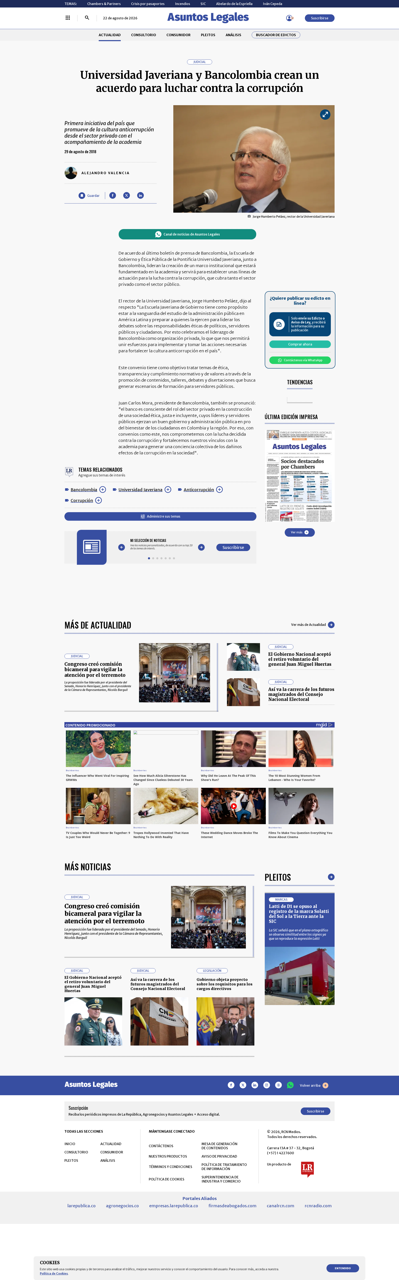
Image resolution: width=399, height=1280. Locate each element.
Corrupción (82, 500)
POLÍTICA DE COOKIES (166, 1179)
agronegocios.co (122, 1205)
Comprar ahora (300, 344)
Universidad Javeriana (140, 489)
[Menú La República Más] (67, 18)
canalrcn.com (280, 1205)
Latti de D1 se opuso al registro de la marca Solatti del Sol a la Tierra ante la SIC (299, 914)
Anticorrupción (199, 489)
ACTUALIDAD (110, 35)
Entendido (343, 1268)
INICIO (69, 1144)
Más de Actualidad (97, 625)
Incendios (182, 4)
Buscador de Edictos (276, 35)
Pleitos (278, 877)
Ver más (296, 532)
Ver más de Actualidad (308, 625)
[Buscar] (87, 18)
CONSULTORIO (143, 35)
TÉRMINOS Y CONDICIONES (170, 1167)
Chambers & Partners (104, 4)
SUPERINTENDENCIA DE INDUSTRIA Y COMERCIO (221, 1179)
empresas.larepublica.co (173, 1205)
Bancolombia (84, 489)
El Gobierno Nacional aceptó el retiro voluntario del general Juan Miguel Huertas (299, 659)
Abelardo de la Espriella (234, 4)
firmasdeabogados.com (232, 1205)
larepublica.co (81, 1205)
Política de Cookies (54, 1273)
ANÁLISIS (233, 35)
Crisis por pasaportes (148, 4)
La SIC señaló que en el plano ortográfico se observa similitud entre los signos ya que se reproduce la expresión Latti (298, 934)
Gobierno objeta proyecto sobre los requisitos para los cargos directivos (224, 984)
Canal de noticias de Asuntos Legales (192, 234)
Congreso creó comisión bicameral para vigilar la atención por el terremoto (95, 669)
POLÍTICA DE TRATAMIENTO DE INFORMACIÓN (224, 1167)
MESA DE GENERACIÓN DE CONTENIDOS (219, 1146)
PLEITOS (208, 35)
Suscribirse (319, 18)
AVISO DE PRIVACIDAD (219, 1156)
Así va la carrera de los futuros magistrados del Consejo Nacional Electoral (301, 694)
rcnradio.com (318, 1205)
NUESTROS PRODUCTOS (168, 1156)
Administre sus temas (163, 516)
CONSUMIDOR (178, 35)
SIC (203, 4)
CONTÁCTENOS (161, 1146)
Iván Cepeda (272, 4)
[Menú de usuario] (289, 18)
